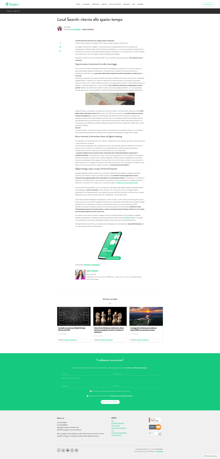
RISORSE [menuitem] (140, 4)
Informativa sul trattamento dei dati (121, 396)
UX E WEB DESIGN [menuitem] (116, 435)
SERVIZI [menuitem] (104, 4)
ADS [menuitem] (112, 430)
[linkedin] (60, 51)
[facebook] (60, 43)
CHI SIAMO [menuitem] (86, 4)
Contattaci (208, 4)
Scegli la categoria (13, 11)
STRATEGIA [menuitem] (95, 4)
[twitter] (60, 47)
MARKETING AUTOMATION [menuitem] (118, 428)
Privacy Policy (159, 451)
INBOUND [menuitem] (126, 4)
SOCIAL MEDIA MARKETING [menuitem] (119, 433)
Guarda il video (129, 218)
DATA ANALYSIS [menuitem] (115, 426)
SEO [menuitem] (133, 4)
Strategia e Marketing (92, 265)
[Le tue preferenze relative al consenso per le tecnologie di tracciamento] (211, 456)
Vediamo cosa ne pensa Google (127, 183)
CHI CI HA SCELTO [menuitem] (115, 4)
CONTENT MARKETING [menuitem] (117, 423)
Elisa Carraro (75, 30)
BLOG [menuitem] (78, 4)
